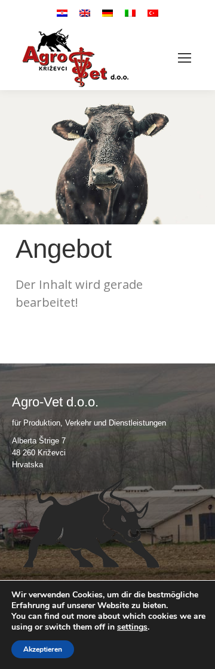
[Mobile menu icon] (184, 58)
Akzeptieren (42, 649)
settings (132, 627)
